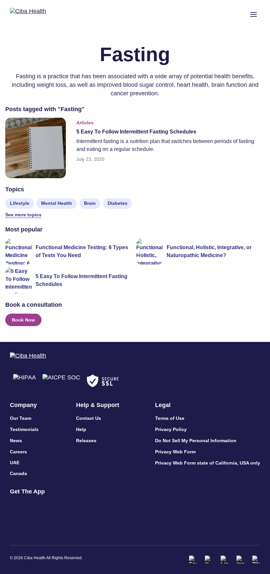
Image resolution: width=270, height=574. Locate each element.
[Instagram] (240, 559)
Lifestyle (19, 203)
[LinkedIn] (225, 559)
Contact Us (88, 418)
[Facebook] (193, 559)
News (16, 440)
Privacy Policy (171, 429)
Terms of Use (169, 418)
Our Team (20, 418)
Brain (90, 203)
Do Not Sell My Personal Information (195, 440)
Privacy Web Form (175, 451)
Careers (18, 451)
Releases (86, 440)
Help (81, 429)
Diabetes (117, 203)
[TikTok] (256, 559)
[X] (209, 559)
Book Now (23, 320)
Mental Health (56, 203)
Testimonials (24, 429)
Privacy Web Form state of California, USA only (207, 463)
